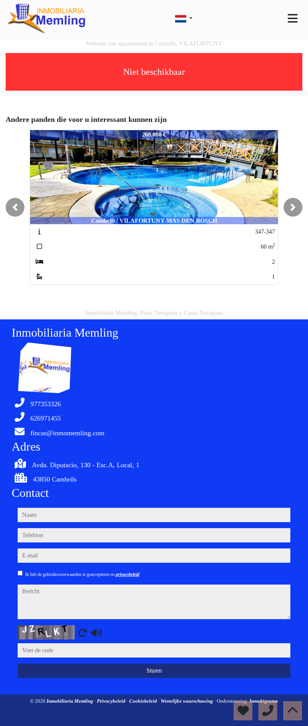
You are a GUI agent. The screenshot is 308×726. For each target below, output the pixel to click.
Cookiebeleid (143, 701)
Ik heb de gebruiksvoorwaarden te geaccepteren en (82, 574)
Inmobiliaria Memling (70, 701)
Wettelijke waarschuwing (187, 701)
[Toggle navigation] (292, 18)
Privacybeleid (112, 701)
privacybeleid (127, 574)
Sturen (154, 670)
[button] (15, 207)
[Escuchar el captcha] (97, 632)
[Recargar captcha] (83, 632)
